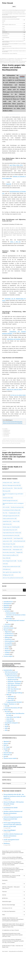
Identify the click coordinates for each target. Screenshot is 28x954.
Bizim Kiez (18, 488)
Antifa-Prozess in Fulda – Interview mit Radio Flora (9, 53)
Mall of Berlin (7, 546)
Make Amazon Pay (9, 544)
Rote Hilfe (6, 558)
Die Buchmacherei (17, 507)
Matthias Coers (18, 546)
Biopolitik (6, 605)
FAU (5, 513)
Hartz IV (16, 521)
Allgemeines (8, 631)
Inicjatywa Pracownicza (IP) (12, 707)
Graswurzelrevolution (9, 518)
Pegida (19, 552)
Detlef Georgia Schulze (10, 500)
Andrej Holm (7, 482)
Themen (3, 26)
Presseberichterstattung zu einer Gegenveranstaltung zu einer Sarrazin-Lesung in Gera (14, 48)
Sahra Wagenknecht (9, 561)
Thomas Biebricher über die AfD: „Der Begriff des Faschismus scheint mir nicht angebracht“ (15, 796)
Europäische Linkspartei (11, 722)
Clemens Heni (8, 497)
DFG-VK (6, 507)
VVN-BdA (6, 569)
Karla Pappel (18, 538)
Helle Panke (7, 524)
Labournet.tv (7, 541)
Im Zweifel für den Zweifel (10, 807)
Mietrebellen (17, 549)
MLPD (6, 726)
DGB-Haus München (13, 689)
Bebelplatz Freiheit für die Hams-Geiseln (12, 440)
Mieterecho (7, 549)
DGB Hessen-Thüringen (14, 683)
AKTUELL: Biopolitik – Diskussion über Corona (9, 24)
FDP (6, 724)
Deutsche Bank (8, 752)
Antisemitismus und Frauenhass (13, 339)
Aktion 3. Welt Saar (15, 241)
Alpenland (6, 741)
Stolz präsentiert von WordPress (16, 951)
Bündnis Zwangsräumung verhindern (13, 494)
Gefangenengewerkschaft (11, 515)
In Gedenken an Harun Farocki (6, 46)
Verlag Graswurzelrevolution (11, 566)
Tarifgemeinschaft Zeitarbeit (14, 702)
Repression (8, 650)
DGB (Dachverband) (11, 675)
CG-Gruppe (7, 747)
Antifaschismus (6, 430)
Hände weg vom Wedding (11, 527)
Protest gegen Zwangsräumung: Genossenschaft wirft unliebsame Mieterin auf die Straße (13, 824)
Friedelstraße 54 (14, 513)
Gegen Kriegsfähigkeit (10, 830)
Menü (14, 6)
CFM (6, 751)
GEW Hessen (11, 698)
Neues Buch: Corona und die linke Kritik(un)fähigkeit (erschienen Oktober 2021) (14, 10)
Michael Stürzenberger (21, 441)
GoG (6, 706)
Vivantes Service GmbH (10, 758)
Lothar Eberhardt (19, 541)
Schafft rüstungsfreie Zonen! (11, 839)
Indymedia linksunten (10, 529)
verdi (5, 563)
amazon (6, 743)
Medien (7, 648)
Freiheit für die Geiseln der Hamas (14, 389)
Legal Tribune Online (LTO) (16, 165)
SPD (6, 730)
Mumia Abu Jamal (9, 552)
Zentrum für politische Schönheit (13, 577)
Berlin (16, 482)
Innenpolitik (6, 434)
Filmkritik (6, 607)
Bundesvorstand (12, 679)
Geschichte (7, 626)
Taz (20, 561)
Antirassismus (6, 431)
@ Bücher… (5, 898)
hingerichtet (8, 183)
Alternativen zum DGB (14, 677)
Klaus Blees (21, 440)
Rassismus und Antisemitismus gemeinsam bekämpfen (11, 443)
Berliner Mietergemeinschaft (12, 485)
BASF (5, 745)
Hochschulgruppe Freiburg (15, 692)
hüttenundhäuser (9, 641)
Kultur (6, 646)
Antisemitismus (6, 433)
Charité (5, 749)
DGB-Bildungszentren (14, 685)
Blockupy (6, 491)
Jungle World (7, 538)
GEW (7, 694)
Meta (3, 39)
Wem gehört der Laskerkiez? (12, 572)
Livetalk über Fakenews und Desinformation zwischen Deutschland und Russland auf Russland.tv (13, 41)
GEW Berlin (11, 696)
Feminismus (8, 639)
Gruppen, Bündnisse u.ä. (10, 704)
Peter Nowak (7, 3)
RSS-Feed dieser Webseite (12, 791)
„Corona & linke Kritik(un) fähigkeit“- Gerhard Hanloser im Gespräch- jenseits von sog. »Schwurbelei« (14, 14)
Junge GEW (11, 700)
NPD (6, 728)
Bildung (7, 637)
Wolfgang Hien (8, 575)
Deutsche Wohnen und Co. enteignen (13, 504)
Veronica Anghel (8, 656)
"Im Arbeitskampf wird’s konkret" (15, 620)
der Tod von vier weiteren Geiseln (18, 395)
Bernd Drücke (8, 488)
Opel (5, 756)
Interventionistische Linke (11, 535)
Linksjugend (9, 721)
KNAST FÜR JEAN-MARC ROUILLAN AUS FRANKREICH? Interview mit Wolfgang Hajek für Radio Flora (14, 44)
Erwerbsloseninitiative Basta (11, 510)
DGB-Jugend (11, 691)
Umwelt (7, 654)
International (6, 435)
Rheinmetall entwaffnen (10, 555)
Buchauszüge (8, 618)
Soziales (7, 652)
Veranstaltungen (6, 901)
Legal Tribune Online (13, 441)
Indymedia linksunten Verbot (12, 532)
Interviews (8, 624)
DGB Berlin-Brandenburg (14, 681)
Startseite (4, 880)
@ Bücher (7, 611)
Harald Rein (7, 521)
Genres (3, 28)
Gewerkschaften (8, 670)
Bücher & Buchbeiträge (5, 33)
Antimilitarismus (8, 601)
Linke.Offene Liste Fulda (12, 717)
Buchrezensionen (11, 613)
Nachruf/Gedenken (9, 628)
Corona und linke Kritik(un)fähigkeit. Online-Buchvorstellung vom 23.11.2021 (12, 858)
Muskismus (7, 843)
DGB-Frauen (11, 687)
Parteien (6, 709)
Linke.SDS (9, 719)
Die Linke (7, 711)
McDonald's (7, 754)
